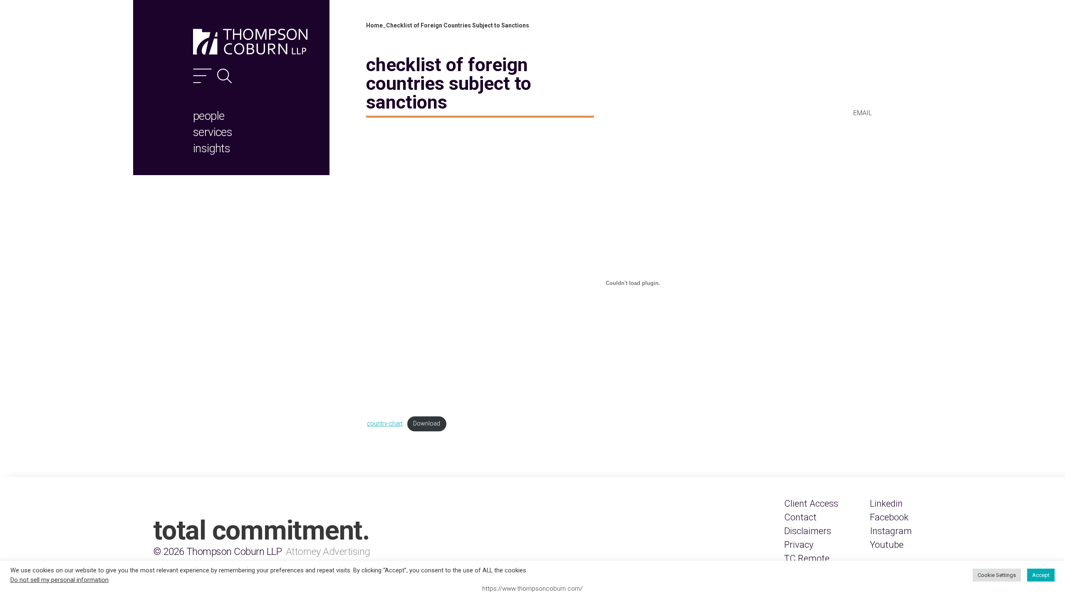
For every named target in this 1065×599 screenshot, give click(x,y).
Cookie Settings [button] (997, 575)
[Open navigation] (202, 76)
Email (862, 113)
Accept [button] (1041, 575)
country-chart (385, 423)
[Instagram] (891, 531)
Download (426, 423)
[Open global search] (224, 76)
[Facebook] (889, 517)
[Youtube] (887, 545)
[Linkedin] (886, 503)
